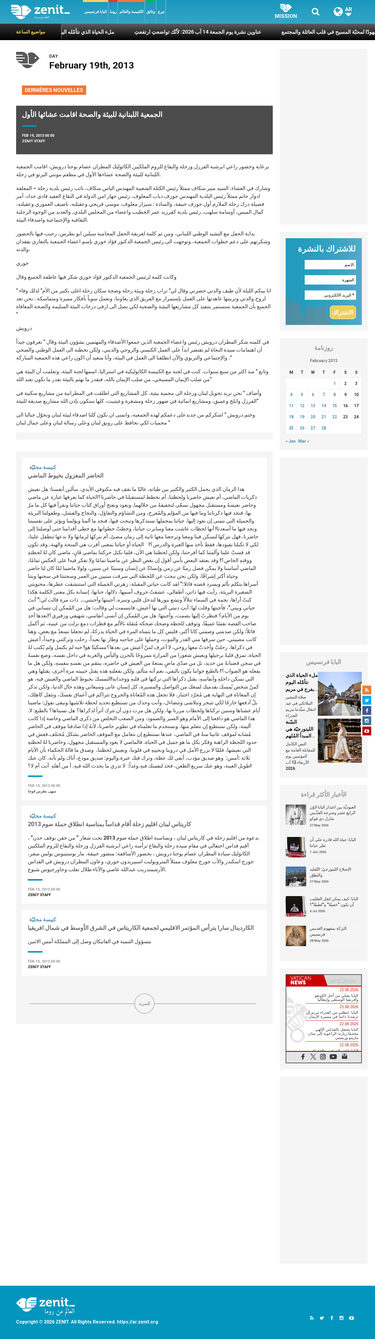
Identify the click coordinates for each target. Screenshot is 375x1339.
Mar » (303, 441)
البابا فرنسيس (95, 11)
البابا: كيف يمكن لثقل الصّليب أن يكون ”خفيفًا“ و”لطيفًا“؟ (334, 901)
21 (323, 417)
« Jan (291, 441)
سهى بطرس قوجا (42, 791)
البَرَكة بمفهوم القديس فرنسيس (328, 931)
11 (291, 405)
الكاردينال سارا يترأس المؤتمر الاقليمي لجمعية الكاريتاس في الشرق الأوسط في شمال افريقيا (141, 927)
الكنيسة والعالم (132, 11)
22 (334, 417)
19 (302, 417)
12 (302, 405)
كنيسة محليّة (42, 467)
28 (323, 428)
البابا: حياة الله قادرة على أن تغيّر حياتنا (333, 842)
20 (313, 417)
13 (313, 405)
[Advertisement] (144, 1055)
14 (323, 405)
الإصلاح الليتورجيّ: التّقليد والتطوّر (330, 872)
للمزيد (144, 1003)
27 (313, 428)
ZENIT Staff (33, 141)
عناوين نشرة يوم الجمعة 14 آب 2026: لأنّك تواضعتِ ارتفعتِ (173, 32)
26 (302, 428)
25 (291, 428)
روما (113, 11)
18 (291, 417)
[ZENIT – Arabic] (47, 12)
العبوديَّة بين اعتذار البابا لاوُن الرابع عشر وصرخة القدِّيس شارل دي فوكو (333, 813)
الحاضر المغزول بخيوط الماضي (66, 475)
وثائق (150, 11)
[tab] (305, 980)
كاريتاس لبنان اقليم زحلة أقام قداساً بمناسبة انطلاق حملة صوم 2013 (109, 824)
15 (334, 405)
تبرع (161, 11)
